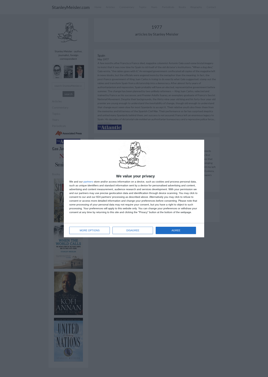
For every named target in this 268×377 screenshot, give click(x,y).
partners (88, 181)
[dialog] (134, 188)
